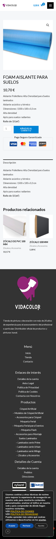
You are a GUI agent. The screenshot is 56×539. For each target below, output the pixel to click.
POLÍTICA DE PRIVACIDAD (24, 514)
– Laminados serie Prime (28, 442)
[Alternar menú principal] (50, 5)
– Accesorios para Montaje (28, 434)
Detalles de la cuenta (28, 379)
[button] (48, 25)
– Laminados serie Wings (28, 451)
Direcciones (28, 476)
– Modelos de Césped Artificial (28, 413)
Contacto (28, 361)
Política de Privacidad (28, 387)
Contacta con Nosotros (28, 396)
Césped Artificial (28, 409)
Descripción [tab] (9, 162)
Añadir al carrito (26, 129)
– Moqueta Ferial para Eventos (28, 425)
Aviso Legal (28, 383)
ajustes (42, 520)
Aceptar (12, 525)
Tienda (28, 357)
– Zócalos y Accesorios (28, 455)
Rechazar (26, 525)
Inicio (28, 353)
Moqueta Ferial (28, 421)
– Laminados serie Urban (28, 446)
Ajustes (41, 525)
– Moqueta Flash (28, 430)
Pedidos (28, 472)
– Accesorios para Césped (28, 417)
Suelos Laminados (28, 438)
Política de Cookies (28, 391)
